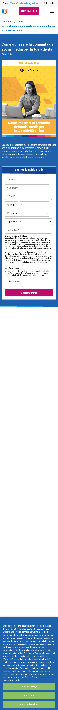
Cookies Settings (29, 686)
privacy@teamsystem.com (39, 248)
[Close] (54, 621)
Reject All (29, 695)
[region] (29, 663)
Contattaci (29, 11)
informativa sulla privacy (29, 238)
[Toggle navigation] (52, 11)
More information (12, 680)
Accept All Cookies (29, 704)
